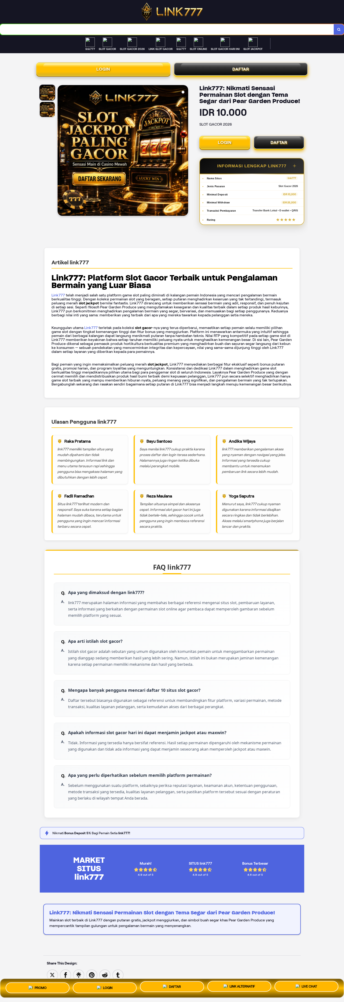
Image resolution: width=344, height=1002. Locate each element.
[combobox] (167, 29)
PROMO (41, 986)
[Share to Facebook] (65, 975)
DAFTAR (240, 69)
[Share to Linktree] (78, 975)
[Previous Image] (61, 151)
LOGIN (103, 69)
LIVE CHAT (309, 988)
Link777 (58, 295)
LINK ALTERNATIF (242, 987)
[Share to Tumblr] (118, 975)
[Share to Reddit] (104, 975)
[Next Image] (184, 151)
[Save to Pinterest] (91, 975)
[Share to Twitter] (52, 975)
